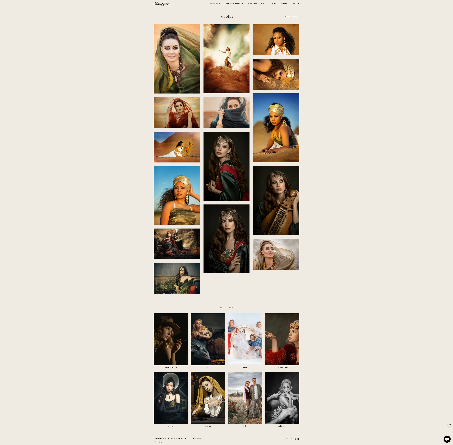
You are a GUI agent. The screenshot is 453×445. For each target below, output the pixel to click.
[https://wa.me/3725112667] (295, 439)
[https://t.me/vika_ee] (298, 439)
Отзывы (284, 3)
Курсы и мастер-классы (233, 3)
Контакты (295, 3)
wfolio (160, 442)
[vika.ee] (162, 4)
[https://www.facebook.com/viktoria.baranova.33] (287, 439)
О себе (274, 3)
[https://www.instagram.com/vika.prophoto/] (291, 439)
